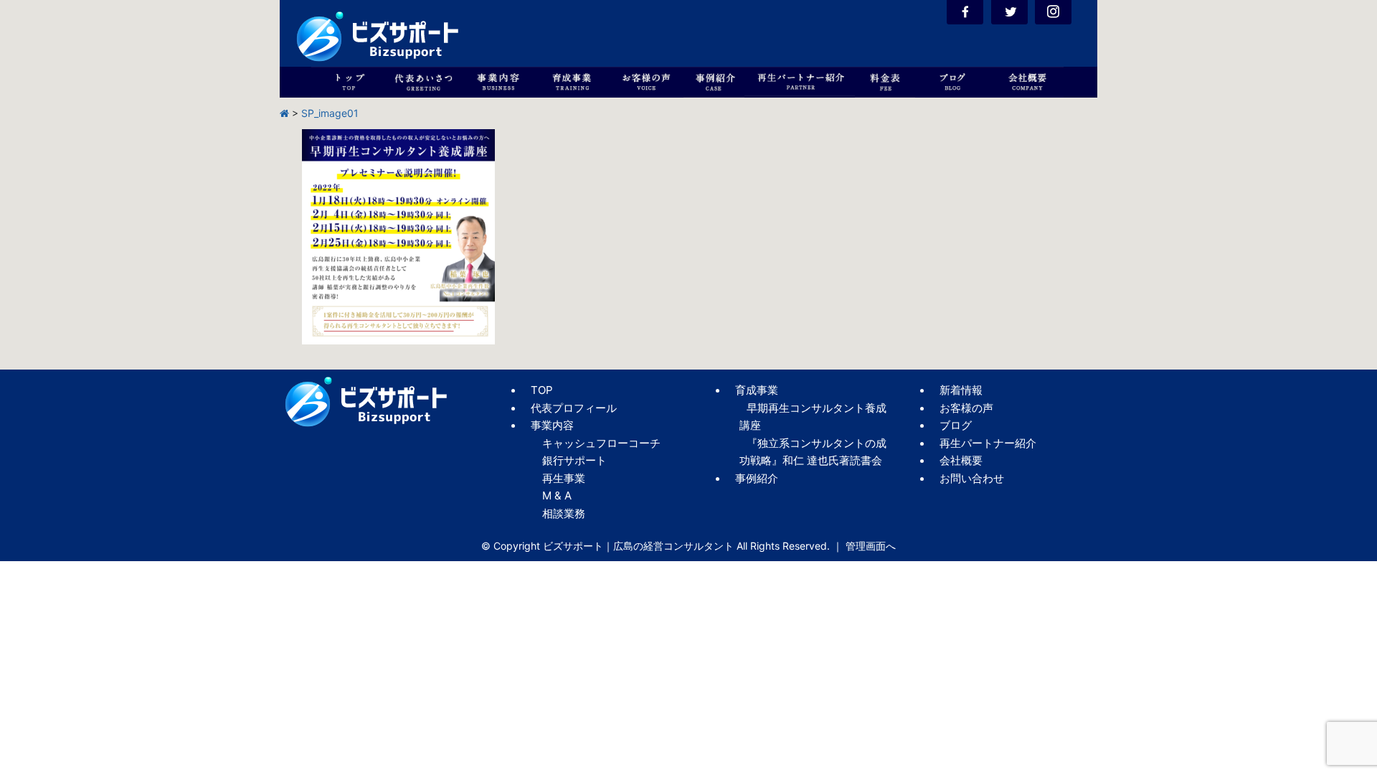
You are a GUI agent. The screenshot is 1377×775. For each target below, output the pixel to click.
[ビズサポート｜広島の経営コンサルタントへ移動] (284, 113)
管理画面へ (871, 546)
